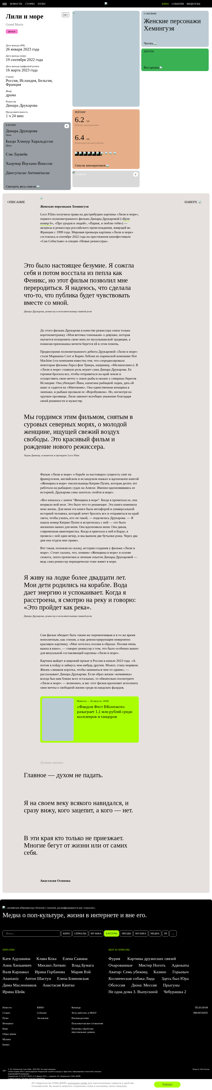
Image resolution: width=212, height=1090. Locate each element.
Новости (16, 3)
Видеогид (193, 3)
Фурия (114, 958)
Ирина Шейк (13, 991)
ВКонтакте (200, 1012)
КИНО (165, 3)
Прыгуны (171, 985)
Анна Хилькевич (16, 965)
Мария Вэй (81, 972)
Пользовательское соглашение (87, 1023)
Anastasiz (10, 978)
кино (66, 933)
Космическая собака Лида (132, 978)
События (178, 3)
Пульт (42, 3)
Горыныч (180, 972)
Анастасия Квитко (59, 985)
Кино (5, 1028)
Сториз (30, 3)
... (173, 933)
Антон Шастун (38, 978)
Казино (160, 972)
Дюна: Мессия (144, 985)
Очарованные (120, 965)
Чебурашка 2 (175, 991)
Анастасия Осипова (55, 880)
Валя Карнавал (15, 972)
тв (165, 933)
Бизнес (6, 1044)
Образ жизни (9, 1034)
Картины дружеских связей (151, 958)
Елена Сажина (75, 958)
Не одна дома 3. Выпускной (133, 991)
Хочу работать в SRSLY (84, 1012)
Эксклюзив (42, 1018)
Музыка (6, 1039)
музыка (96, 933)
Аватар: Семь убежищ (127, 972)
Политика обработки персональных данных (83, 1030)
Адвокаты (180, 965)
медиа (155, 933)
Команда (76, 1007)
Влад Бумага (83, 965)
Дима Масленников (19, 985)
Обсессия (116, 985)
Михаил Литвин (52, 965)
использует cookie (77, 1083)
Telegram (201, 1007)
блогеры (111, 933)
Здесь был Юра (176, 978)
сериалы (80, 933)
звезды (126, 933)
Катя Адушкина (16, 958)
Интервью (7, 1023)
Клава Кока (46, 958)
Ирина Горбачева (50, 972)
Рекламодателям (80, 1018)
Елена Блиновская (73, 978)
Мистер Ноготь (152, 965)
